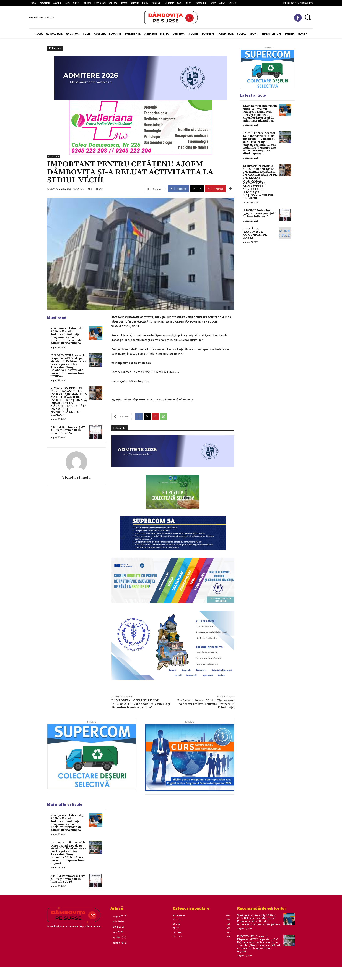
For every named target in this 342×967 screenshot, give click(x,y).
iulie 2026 (118, 921)
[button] (308, 17)
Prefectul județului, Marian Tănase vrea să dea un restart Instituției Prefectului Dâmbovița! (205, 704)
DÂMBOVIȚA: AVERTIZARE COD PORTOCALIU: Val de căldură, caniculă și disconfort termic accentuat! (140, 704)
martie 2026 (120, 942)
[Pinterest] (155, 416)
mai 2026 (118, 932)
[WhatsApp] (163, 416)
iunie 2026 (119, 926)
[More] (230, 188)
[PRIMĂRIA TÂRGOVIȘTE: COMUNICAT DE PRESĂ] (285, 233)
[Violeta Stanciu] (76, 462)
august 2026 (120, 916)
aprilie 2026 (119, 937)
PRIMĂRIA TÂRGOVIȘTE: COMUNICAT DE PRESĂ (255, 233)
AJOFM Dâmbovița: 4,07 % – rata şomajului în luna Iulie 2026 (68, 430)
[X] (147, 416)
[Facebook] (298, 18)
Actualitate (53, 156)
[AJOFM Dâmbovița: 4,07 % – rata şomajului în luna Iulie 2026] (95, 432)
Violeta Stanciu (63, 188)
